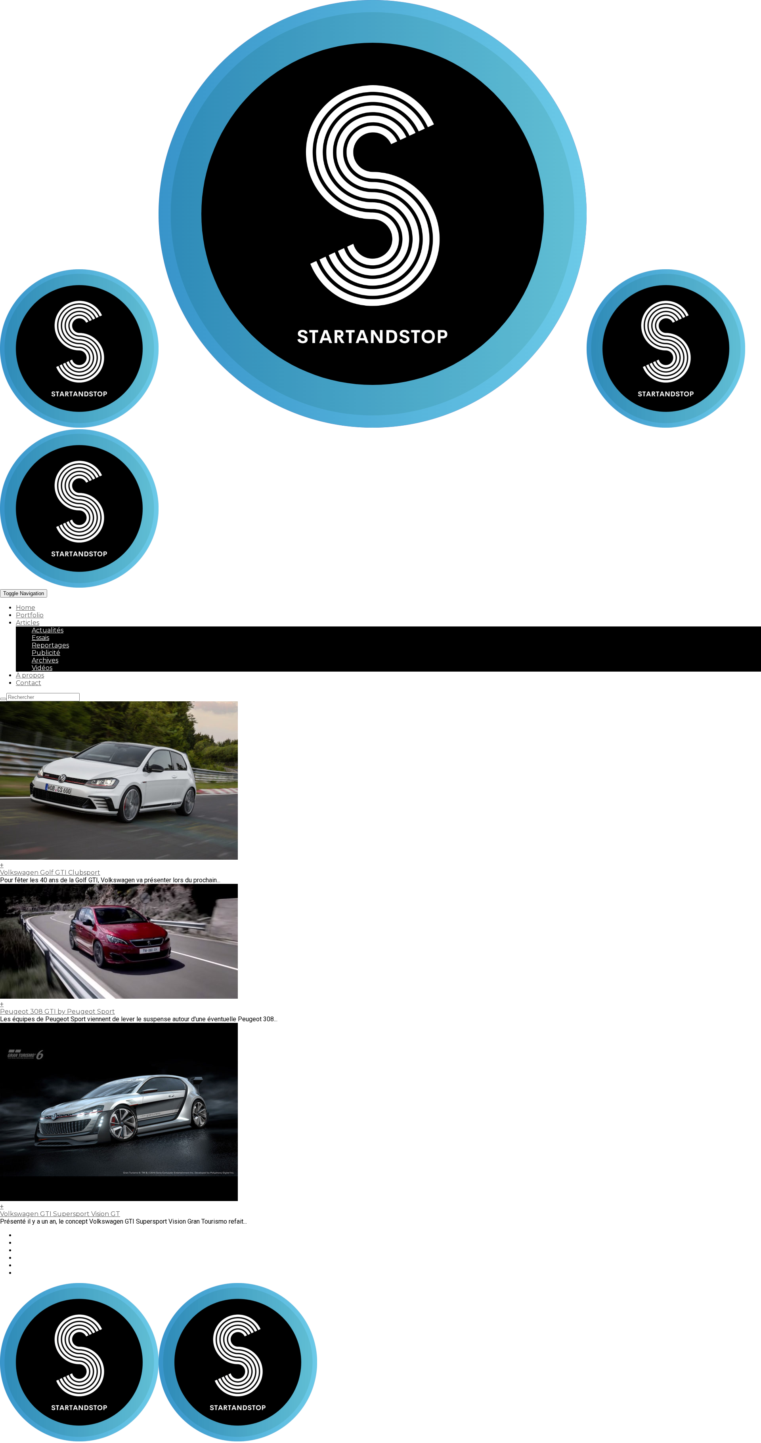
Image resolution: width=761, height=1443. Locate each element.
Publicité (46, 653)
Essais (40, 638)
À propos (30, 675)
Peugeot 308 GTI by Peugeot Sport (57, 1011)
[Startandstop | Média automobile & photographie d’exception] (293, 425)
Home (25, 607)
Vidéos (42, 668)
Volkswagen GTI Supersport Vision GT (60, 1214)
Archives (45, 660)
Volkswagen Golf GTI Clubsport (50, 872)
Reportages (50, 645)
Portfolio (30, 615)
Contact (28, 683)
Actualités (47, 630)
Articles (27, 622)
